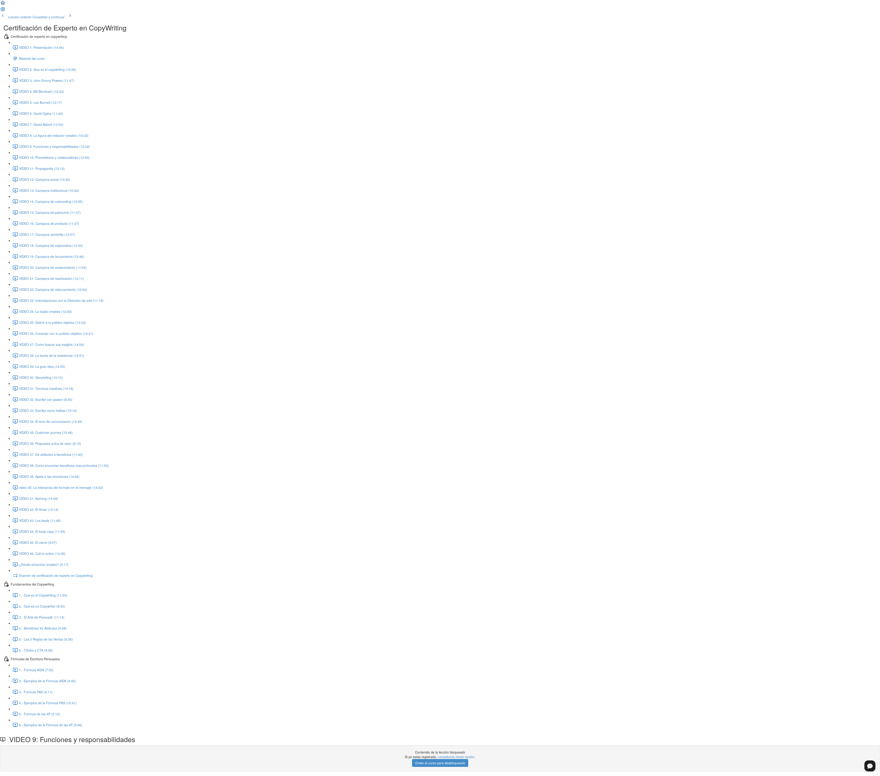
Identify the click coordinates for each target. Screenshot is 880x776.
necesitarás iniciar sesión (456, 756)
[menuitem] (3, 10)
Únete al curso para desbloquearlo (440, 763)
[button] (3, 4)
